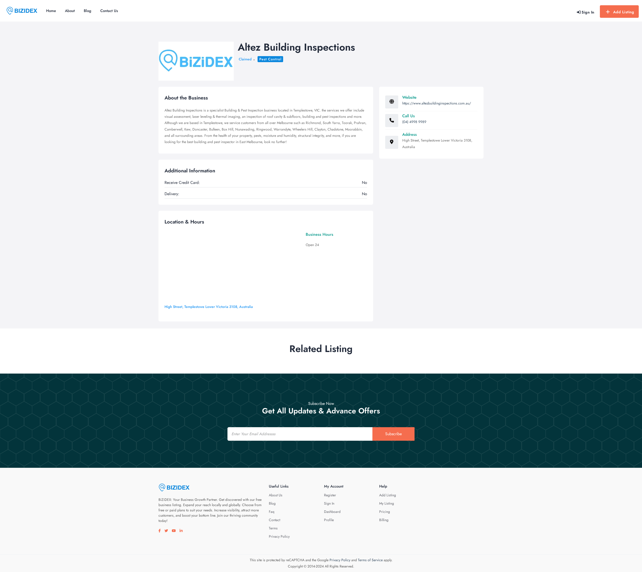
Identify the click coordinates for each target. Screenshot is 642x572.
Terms (273, 528)
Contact (274, 519)
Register (330, 495)
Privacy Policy (279, 536)
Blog (87, 11)
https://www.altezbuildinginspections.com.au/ (436, 103)
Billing (383, 519)
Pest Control (270, 59)
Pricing (384, 511)
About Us (275, 495)
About (70, 11)
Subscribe (393, 434)
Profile (329, 519)
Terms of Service (370, 559)
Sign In (329, 503)
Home (51, 11)
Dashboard (332, 511)
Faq (271, 511)
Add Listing (623, 12)
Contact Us (109, 11)
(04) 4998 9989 (414, 121)
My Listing (386, 503)
